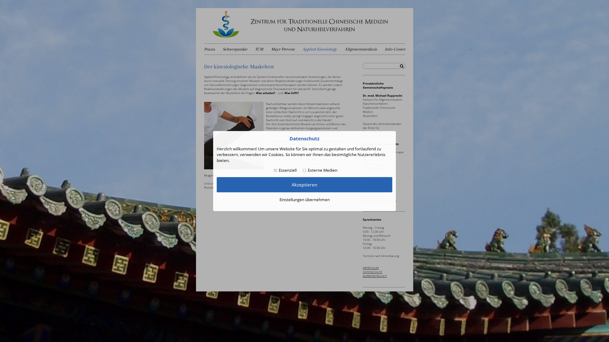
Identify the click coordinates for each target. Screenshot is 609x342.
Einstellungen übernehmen (305, 199)
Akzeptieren (304, 185)
